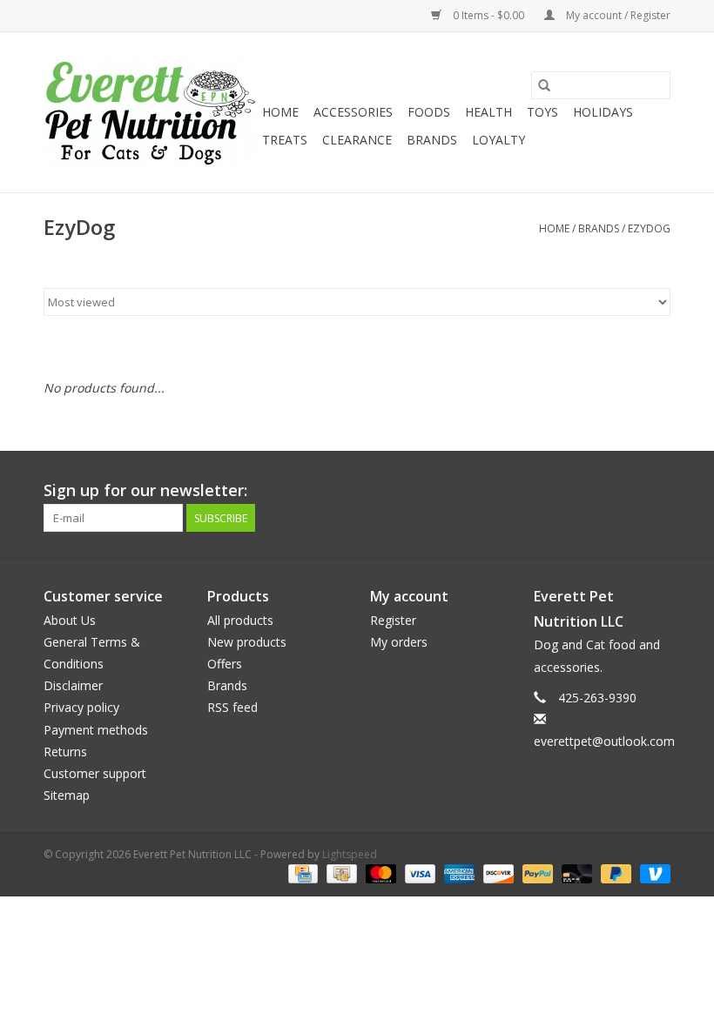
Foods (429, 112)
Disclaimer (73, 685)
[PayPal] (536, 872)
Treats (284, 139)
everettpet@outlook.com (604, 741)
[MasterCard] (379, 872)
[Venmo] (652, 872)
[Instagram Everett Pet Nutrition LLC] (656, 491)
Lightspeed (349, 854)
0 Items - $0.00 (488, 15)
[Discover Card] (496, 872)
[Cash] (339, 872)
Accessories (353, 112)
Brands (432, 139)
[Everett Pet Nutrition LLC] (150, 112)
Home (280, 112)
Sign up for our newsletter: (145, 490)
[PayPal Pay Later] (614, 872)
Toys (542, 112)
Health (488, 112)
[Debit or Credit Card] (575, 872)
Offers (224, 663)
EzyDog (649, 228)
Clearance (357, 139)
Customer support (95, 773)
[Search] (544, 85)
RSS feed (232, 707)
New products (246, 642)
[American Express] (457, 872)
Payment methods (96, 730)
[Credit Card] (301, 872)
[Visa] (418, 872)
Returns (65, 751)
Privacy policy (81, 707)
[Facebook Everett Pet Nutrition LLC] (625, 491)
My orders (399, 642)
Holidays (603, 112)
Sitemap (67, 795)
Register (393, 620)
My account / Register (616, 15)
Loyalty (498, 139)
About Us (70, 620)
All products (240, 620)
